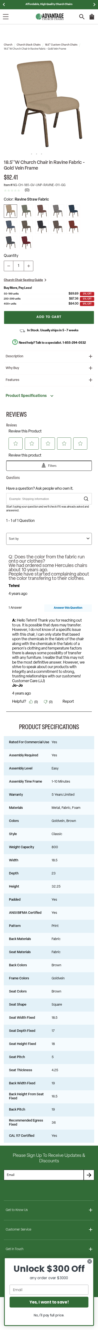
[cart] (91, 19)
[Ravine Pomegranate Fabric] (26, 242)
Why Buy (12, 368)
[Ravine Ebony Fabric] (42, 227)
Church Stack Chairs (29, 45)
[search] (82, 17)
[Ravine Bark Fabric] (57, 227)
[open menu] (6, 17)
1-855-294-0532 (74, 342)
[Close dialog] (89, 1261)
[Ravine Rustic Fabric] (73, 227)
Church (8, 45)
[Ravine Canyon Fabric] (42, 211)
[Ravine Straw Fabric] (10, 211)
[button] (49, 103)
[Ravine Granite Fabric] (57, 211)
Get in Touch (14, 1249)
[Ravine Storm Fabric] (10, 242)
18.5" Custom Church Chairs (61, 45)
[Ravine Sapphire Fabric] (73, 211)
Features (12, 380)
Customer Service (18, 1229)
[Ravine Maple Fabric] (26, 227)
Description (14, 356)
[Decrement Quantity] (8, 266)
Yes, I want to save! (49, 1302)
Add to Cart (48, 317)
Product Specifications (26, 396)
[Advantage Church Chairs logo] (49, 16)
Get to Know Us (17, 1210)
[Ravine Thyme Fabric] (26, 211)
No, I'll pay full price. (49, 1315)
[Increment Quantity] (28, 266)
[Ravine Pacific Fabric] (10, 227)
